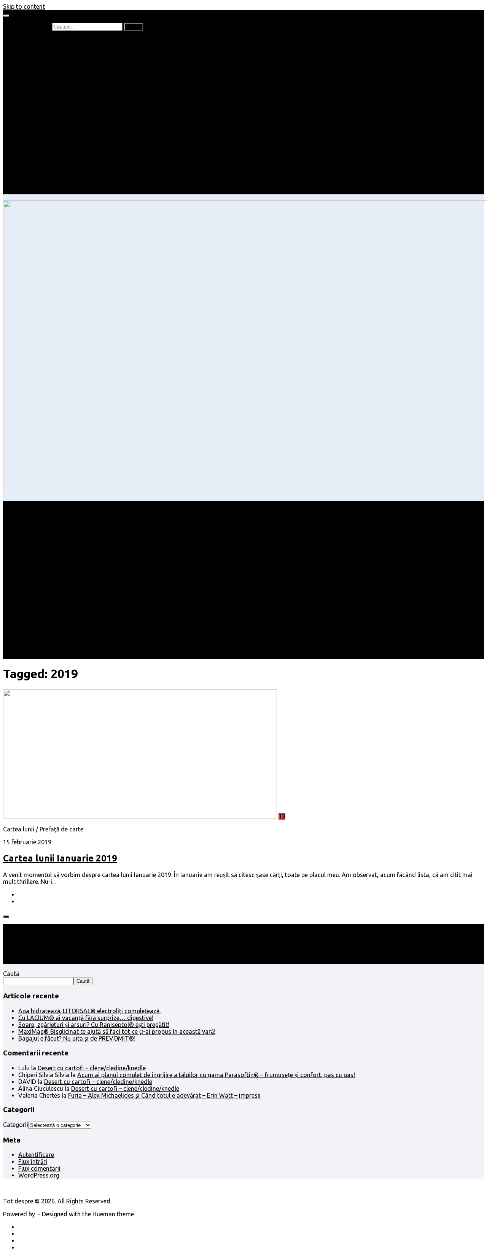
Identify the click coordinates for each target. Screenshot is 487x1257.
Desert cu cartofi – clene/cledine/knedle (92, 1068)
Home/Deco (49, 129)
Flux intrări (32, 1161)
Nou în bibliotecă (56, 60)
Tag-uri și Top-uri (57, 88)
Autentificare (36, 1154)
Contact (29, 191)
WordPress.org (38, 1175)
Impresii (29, 149)
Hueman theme (113, 1214)
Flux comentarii (39, 1168)
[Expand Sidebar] (6, 916)
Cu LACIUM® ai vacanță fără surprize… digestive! (85, 1017)
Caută (11, 973)
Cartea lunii (49, 81)
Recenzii (44, 47)
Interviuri (45, 74)
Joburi (42, 102)
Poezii (41, 67)
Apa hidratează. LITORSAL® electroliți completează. (89, 1011)
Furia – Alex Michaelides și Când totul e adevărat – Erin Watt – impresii (164, 1095)
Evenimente (49, 184)
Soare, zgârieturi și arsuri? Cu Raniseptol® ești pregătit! (93, 1024)
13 (282, 816)
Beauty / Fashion (41, 108)
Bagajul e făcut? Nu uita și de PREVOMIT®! (76, 1038)
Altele (26, 122)
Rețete (27, 115)
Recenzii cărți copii (58, 54)
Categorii (15, 1124)
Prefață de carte (40, 40)
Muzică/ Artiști (53, 177)
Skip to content (24, 6)
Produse (44, 163)
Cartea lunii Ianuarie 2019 (60, 858)
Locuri (42, 170)
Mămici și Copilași (42, 95)
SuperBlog (47, 136)
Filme (40, 156)
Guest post (48, 143)
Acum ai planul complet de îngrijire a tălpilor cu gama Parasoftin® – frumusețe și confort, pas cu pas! (216, 1074)
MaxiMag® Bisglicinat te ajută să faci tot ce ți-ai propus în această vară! (116, 1031)
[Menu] (6, 15)
